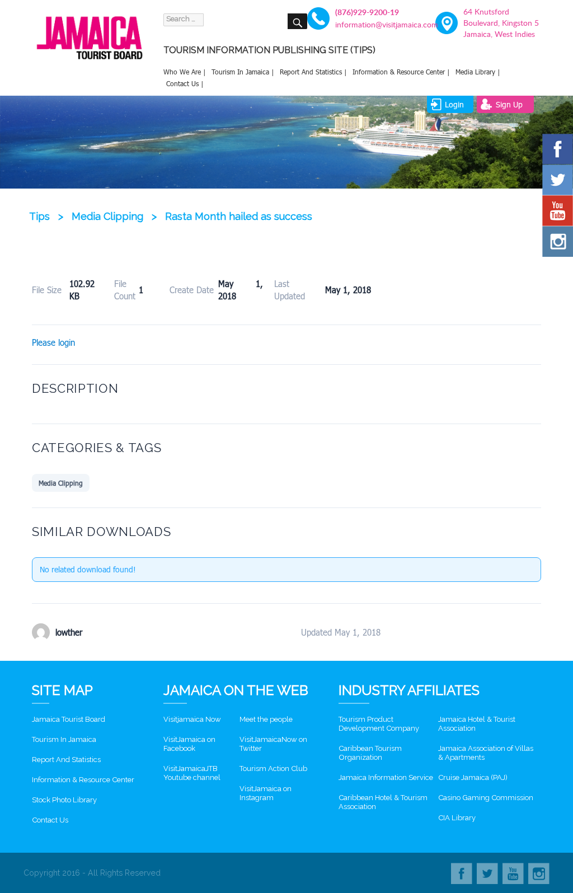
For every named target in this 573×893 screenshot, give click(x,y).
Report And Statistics (66, 759)
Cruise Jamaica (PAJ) (473, 777)
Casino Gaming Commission (485, 797)
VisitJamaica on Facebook (189, 744)
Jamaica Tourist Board (68, 719)
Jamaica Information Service (386, 777)
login (454, 104)
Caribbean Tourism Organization (370, 753)
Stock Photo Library (64, 800)
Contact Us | (185, 83)
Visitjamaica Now (192, 719)
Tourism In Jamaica (64, 739)
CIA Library (457, 818)
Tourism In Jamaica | (243, 72)
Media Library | (477, 72)
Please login (53, 342)
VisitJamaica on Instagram (265, 793)
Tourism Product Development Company (379, 723)
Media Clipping (61, 483)
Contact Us (50, 820)
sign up (509, 104)
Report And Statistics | (313, 72)
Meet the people (266, 719)
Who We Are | (184, 72)
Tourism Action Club (273, 768)
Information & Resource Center (83, 780)
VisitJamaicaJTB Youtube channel (191, 773)
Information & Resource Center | (401, 72)
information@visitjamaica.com (372, 24)
